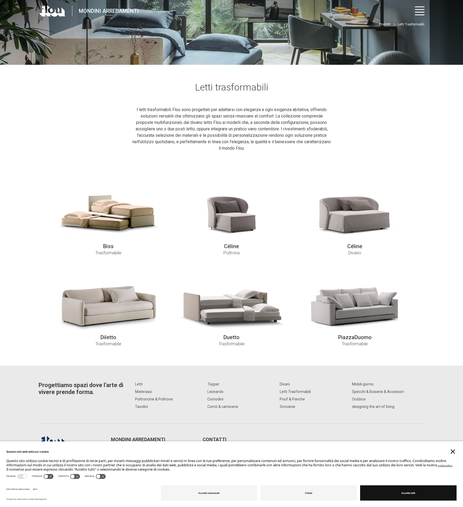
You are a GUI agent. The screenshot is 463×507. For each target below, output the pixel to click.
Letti (139, 384)
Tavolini (141, 406)
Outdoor (359, 399)
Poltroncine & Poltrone (154, 399)
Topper (213, 384)
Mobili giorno (363, 384)
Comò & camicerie (222, 406)
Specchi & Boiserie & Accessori (378, 391)
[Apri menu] (419, 10)
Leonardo (215, 391)
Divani (285, 384)
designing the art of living (373, 406)
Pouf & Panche (292, 399)
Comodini (215, 399)
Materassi (143, 391)
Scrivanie (287, 406)
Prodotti (385, 24)
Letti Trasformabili (295, 391)
